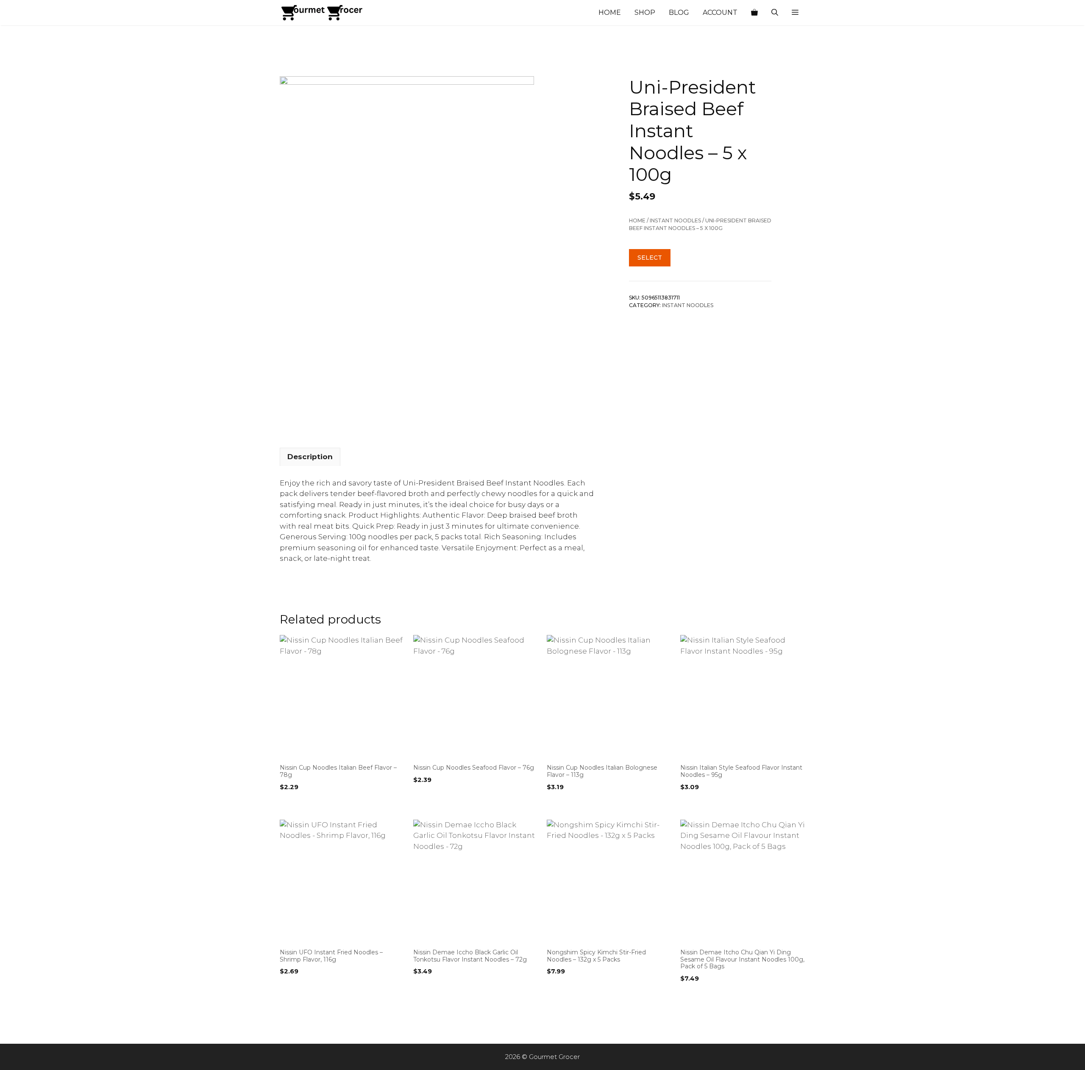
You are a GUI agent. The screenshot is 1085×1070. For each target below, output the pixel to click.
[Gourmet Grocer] (322, 12)
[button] (795, 12)
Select (649, 257)
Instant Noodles (675, 220)
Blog (679, 12)
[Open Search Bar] (775, 12)
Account (720, 12)
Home (609, 12)
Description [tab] (310, 456)
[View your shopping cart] (754, 12)
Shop (644, 12)
